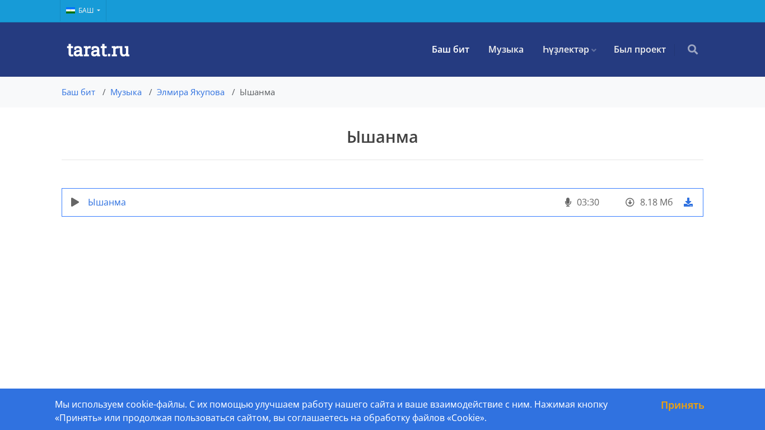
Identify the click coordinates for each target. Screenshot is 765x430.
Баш (86, 10)
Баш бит (450, 49)
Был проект (640, 49)
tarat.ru (98, 49)
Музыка (506, 49)
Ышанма (107, 202)
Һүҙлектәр (566, 49)
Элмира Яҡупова (191, 91)
